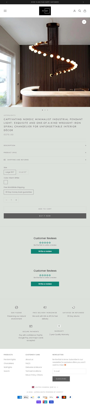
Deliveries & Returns (34, 367)
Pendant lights (10, 359)
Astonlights (10, 115)
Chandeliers (9, 363)
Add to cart (45, 209)
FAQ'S (28, 363)
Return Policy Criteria (34, 375)
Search (7, 371)
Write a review (45, 251)
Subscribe (61, 379)
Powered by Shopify (54, 392)
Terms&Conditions (33, 371)
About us (29, 359)
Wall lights (8, 367)
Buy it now (45, 216)
